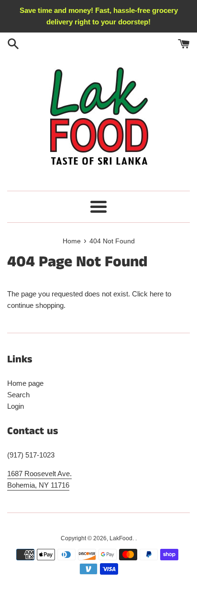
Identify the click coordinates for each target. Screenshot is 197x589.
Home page (25, 383)
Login (15, 406)
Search (18, 395)
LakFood (120, 538)
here (157, 294)
